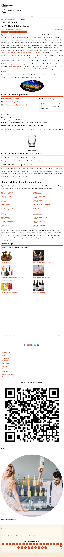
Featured (5, 363)
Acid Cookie (5, 217)
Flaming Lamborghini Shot (10, 53)
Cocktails (5, 358)
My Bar (2, 448)
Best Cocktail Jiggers (6, 262)
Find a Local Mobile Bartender (8, 519)
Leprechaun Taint (40, 196)
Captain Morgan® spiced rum (16, 102)
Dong (35, 192)
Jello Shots (41, 53)
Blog (4, 355)
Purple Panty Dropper (42, 204)
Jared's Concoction (9, 221)
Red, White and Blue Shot (28, 53)
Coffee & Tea (6, 361)
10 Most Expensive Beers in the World (43, 262)
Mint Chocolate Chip (41, 217)
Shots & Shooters (16, 29)
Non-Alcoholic (7, 369)
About (3, 536)
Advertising (11, 536)
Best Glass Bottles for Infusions (9, 292)
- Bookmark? (59, 29)
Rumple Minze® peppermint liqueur (18, 105)
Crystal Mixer (36, 37)
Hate (3, 213)
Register (47, 106)
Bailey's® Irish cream (11, 99)
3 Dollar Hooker (7, 192)
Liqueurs (5, 366)
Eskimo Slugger (7, 196)
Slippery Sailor (39, 225)
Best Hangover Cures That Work (42, 277)
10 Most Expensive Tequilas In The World (12, 277)
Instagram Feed (27, 536)
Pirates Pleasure (39, 221)
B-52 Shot (54, 53)
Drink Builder (43, 69)
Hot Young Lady (7, 209)
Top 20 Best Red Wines (39, 292)
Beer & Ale (6, 353)
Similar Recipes (23, 31)
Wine (4, 377)
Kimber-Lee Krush (40, 200)
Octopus (4, 200)
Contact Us (37, 536)
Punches (5, 371)
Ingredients (11, 31)
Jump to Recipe (4, 31)
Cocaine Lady (38, 213)
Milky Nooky (38, 209)
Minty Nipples (6, 204)
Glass (17, 31)
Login (41, 106)
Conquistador (6, 225)
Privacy (18, 536)
